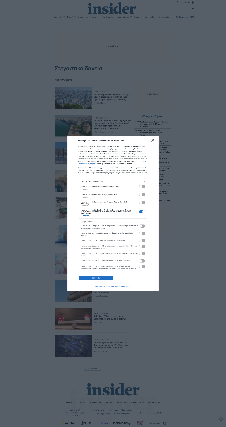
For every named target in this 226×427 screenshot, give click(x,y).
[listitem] (113, 181)
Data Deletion (100, 286)
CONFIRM (96, 278)
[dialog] (113, 213)
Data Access (113, 286)
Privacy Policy (126, 286)
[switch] (142, 186)
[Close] (153, 141)
